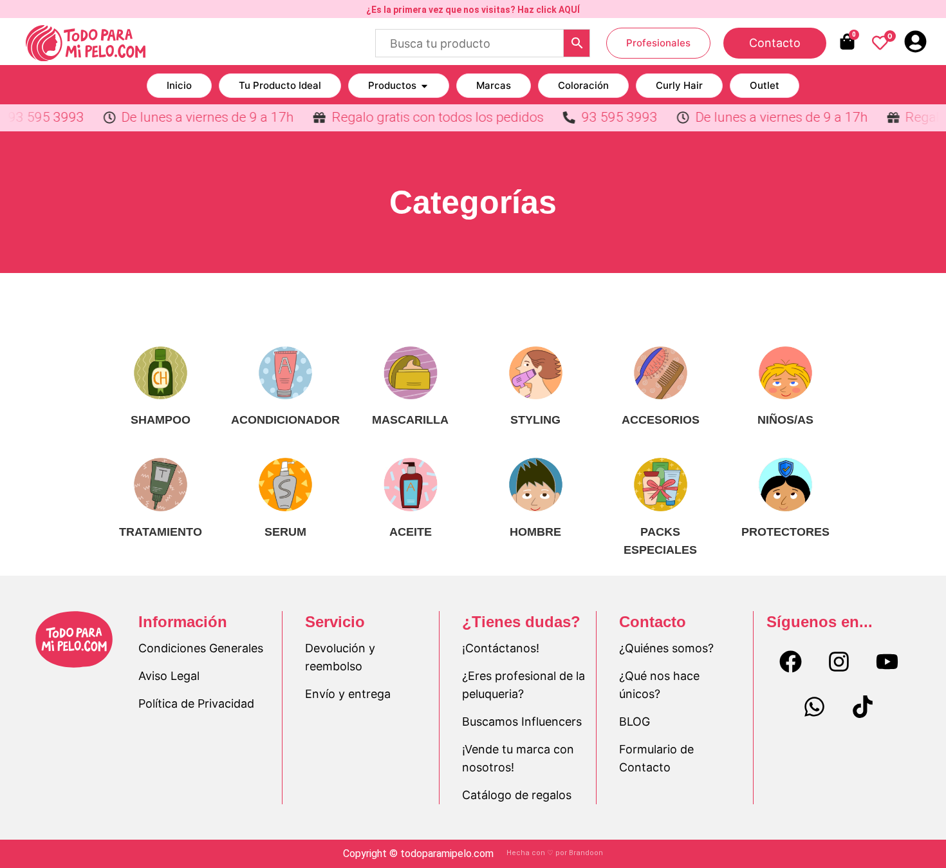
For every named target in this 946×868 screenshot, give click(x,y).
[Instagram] (838, 661)
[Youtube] (886, 661)
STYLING (535, 419)
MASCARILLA (410, 419)
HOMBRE (535, 531)
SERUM (285, 531)
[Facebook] (790, 661)
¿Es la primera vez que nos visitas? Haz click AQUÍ (473, 10)
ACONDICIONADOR (285, 419)
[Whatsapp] (814, 707)
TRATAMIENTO (160, 531)
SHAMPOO (160, 419)
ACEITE (410, 531)
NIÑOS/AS (785, 419)
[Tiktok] (863, 707)
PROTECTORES (785, 531)
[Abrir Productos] (424, 86)
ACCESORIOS (661, 419)
